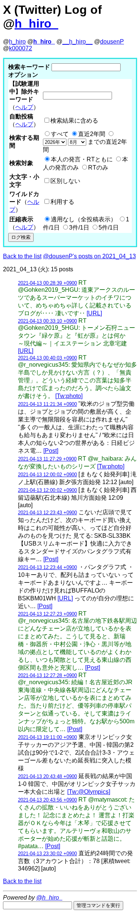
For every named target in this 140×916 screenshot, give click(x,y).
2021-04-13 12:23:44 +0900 (47, 567)
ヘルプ (24, 107)
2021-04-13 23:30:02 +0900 (47, 853)
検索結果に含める (74, 120)
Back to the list (22, 256)
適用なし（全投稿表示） (83, 219)
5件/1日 (109, 227)
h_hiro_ (36, 23)
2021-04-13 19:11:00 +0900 (47, 737)
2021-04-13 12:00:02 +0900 (47, 474)
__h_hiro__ (77, 41)
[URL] (94, 313)
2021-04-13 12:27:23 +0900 (47, 614)
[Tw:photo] (69, 396)
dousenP (112, 41)
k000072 (20, 48)
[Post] (50, 451)
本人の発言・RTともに (82, 159)
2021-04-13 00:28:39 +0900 (47, 283)
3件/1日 (79, 227)
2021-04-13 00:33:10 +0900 (47, 321)
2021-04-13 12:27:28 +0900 (47, 675)
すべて (60, 134)
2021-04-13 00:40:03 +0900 (47, 358)
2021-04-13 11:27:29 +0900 (47, 459)
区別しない (65, 181)
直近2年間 (91, 134)
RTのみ (98, 167)
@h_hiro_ (49, 897)
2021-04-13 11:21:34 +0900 (47, 404)
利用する (62, 202)
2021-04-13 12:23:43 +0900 (47, 512)
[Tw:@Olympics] (88, 792)
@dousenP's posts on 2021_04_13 (89, 256)
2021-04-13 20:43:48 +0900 (47, 776)
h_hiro (17, 41)
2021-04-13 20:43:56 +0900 (47, 800)
